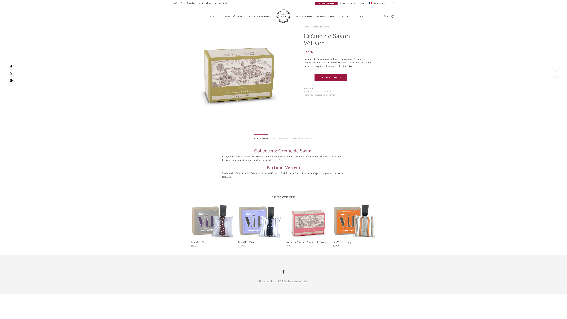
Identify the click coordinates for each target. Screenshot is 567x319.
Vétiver (332, 95)
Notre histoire (327, 16)
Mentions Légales (292, 281)
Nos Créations (234, 16)
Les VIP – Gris (199, 241)
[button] (386, 16)
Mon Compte (357, 3)
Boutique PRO (326, 3)
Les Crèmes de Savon (321, 27)
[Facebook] (11, 66)
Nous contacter (352, 16)
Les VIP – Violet (247, 241)
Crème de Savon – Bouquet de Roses (305, 241)
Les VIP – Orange (342, 241)
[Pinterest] (11, 80)
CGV (306, 281)
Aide (342, 3)
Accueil (215, 16)
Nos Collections (260, 16)
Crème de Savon (321, 95)
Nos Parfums (304, 16)
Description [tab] (261, 138)
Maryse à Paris (269, 281)
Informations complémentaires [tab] (292, 138)
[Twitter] (11, 73)
